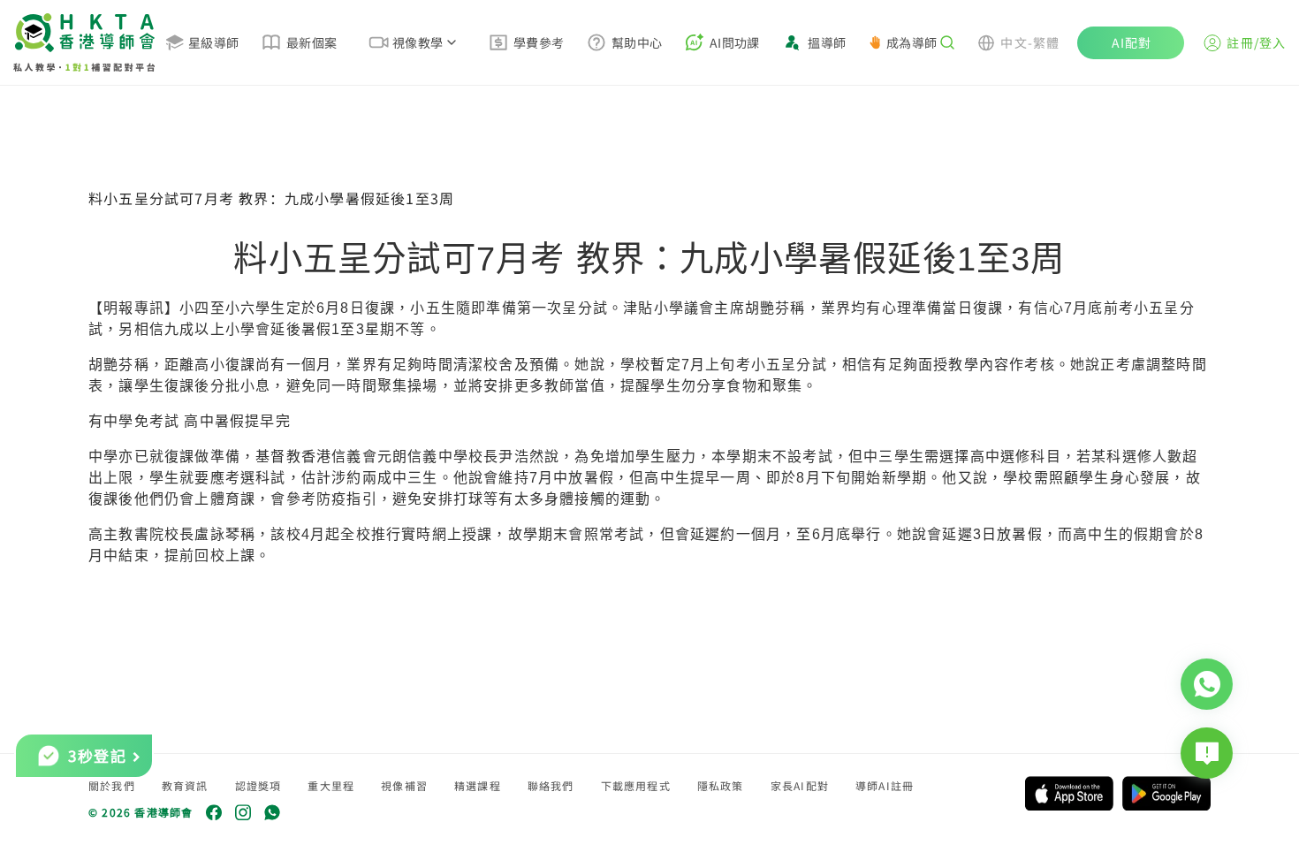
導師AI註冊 (884, 785)
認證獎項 (258, 785)
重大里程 (331, 785)
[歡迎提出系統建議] (1207, 753)
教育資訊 (185, 785)
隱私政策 (720, 785)
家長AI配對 (800, 785)
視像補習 (404, 785)
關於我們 (111, 785)
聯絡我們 (551, 785)
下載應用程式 (636, 785)
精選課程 (477, 785)
